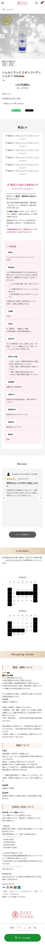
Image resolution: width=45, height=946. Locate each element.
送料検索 (5, 699)
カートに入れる (24, 937)
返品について (6, 94)
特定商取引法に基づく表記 (11, 98)
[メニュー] (2, 3)
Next (43, 36)
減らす (19, 928)
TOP (3, 9)
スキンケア (10, 9)
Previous (2, 36)
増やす (30, 928)
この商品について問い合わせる (13, 103)
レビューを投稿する (22, 534)
